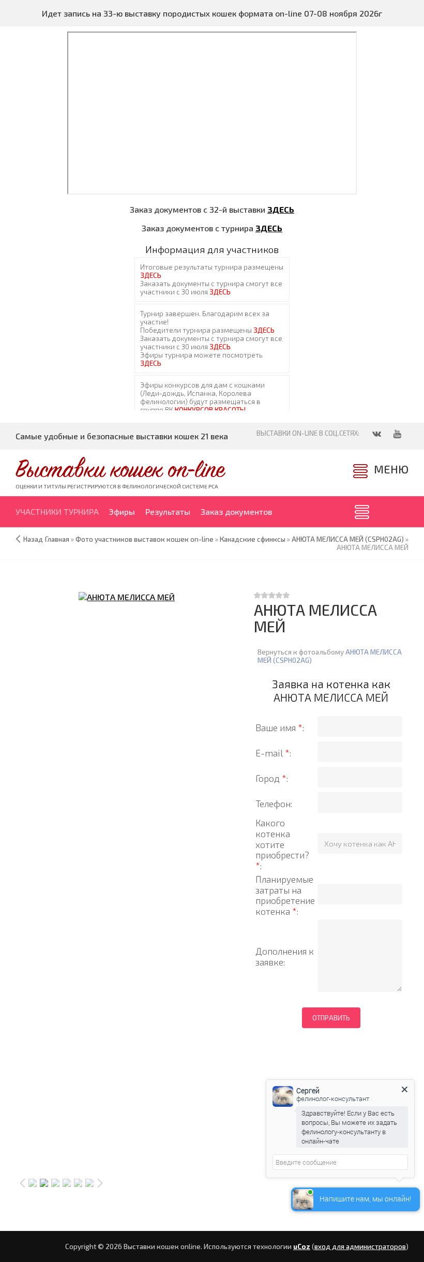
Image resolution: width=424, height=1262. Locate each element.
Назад (33, 539)
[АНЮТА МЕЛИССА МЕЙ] (127, 596)
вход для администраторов (360, 1246)
